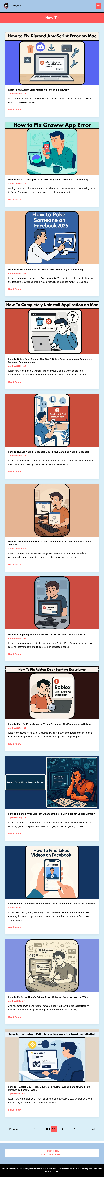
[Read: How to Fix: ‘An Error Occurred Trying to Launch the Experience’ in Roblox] (52, 692)
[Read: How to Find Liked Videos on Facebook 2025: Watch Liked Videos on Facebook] (52, 872)
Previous (12, 1129)
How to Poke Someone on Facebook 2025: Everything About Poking (45, 269)
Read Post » (14, 110)
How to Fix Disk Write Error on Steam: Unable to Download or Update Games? (51, 813)
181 (73, 1129)
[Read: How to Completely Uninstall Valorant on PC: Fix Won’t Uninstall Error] (52, 602)
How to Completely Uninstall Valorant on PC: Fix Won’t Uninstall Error (46, 634)
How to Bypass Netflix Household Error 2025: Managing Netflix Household (48, 452)
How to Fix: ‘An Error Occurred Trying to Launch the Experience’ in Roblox (49, 724)
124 (48, 1129)
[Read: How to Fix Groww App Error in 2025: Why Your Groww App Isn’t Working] (52, 147)
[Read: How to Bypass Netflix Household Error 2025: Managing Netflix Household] (52, 420)
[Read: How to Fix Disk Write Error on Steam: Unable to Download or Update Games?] (52, 782)
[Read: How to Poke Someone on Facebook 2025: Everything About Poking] (52, 237)
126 (61, 1129)
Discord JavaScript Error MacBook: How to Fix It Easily (38, 89)
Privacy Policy (52, 1150)
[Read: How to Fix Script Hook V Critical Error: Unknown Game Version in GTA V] (52, 965)
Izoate (16, 6)
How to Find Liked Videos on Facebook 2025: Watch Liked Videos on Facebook (51, 903)
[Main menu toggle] (98, 6)
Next (94, 1129)
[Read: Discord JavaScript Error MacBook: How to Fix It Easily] (52, 58)
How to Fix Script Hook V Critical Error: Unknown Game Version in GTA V (48, 997)
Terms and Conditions (52, 1154)
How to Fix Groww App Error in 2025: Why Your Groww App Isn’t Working (48, 179)
